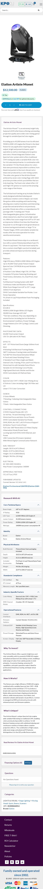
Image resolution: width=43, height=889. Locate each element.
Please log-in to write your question (21, 785)
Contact (8, 819)
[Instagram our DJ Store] (12, 862)
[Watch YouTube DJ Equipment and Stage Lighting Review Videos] (22, 862)
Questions (9, 773)
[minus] (5, 105)
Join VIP (16, 99)
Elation (11, 808)
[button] (21, 75)
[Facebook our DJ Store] (7, 862)
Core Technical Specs (12, 505)
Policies (8, 856)
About (7, 851)
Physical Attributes (11, 544)
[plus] (14, 105)
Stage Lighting (24, 801)
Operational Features (12, 610)
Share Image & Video (9, 753)
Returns (8, 825)
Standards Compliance (13, 575)
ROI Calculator (11, 840)
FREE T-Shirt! (10, 835)
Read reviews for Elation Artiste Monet (19, 742)
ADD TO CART (26, 105)
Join (22, 4)
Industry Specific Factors (14, 592)
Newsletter (9, 846)
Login (29, 4)
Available (23, 90)
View (29, 763)
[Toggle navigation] (41, 4)
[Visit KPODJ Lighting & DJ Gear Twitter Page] (17, 862)
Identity (7, 531)
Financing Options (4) (13, 763)
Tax (5, 95)
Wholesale (9, 830)
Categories (9, 794)
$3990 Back (7, 99)
